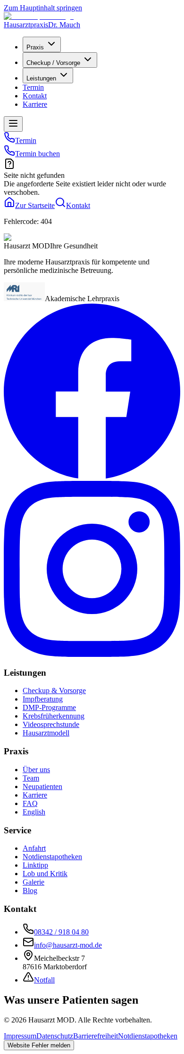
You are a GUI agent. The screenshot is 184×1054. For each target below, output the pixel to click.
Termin (33, 87)
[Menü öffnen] (13, 124)
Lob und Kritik (45, 874)
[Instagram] (92, 654)
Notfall (44, 980)
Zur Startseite (35, 205)
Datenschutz (54, 1036)
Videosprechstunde (51, 724)
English (34, 812)
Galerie (33, 882)
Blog (30, 890)
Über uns (36, 770)
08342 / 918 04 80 (61, 932)
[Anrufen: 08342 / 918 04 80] (9, 154)
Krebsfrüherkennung (53, 716)
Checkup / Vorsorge (53, 62)
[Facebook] (92, 476)
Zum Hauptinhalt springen (43, 8)
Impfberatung (43, 699)
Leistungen (41, 78)
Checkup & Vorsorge (54, 691)
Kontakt (35, 96)
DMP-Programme (49, 707)
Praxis (35, 47)
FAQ (30, 803)
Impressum (20, 1036)
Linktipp (35, 865)
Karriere (35, 104)
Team (31, 778)
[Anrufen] (9, 140)
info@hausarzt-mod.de (68, 945)
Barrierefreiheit (95, 1036)
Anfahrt (34, 848)
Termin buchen (37, 154)
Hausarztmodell (46, 733)
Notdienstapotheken (52, 857)
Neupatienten (42, 786)
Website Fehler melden (39, 1045)
